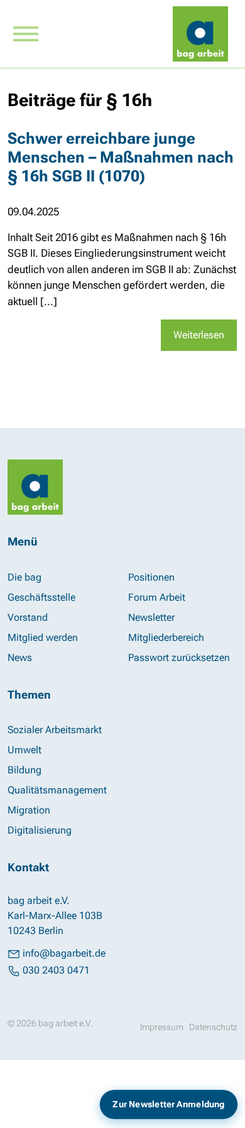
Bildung (24, 770)
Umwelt (24, 750)
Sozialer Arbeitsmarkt (55, 730)
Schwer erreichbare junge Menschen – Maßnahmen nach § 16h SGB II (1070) (121, 157)
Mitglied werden (43, 637)
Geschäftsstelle (41, 597)
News (20, 657)
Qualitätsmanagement (57, 790)
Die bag (24, 577)
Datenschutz (213, 1027)
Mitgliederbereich (166, 637)
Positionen (151, 577)
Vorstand (28, 617)
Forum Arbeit (156, 597)
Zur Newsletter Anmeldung (169, 1103)
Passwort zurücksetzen (179, 657)
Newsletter (151, 617)
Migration (29, 810)
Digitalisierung (40, 830)
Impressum (161, 1027)
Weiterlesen (198, 335)
